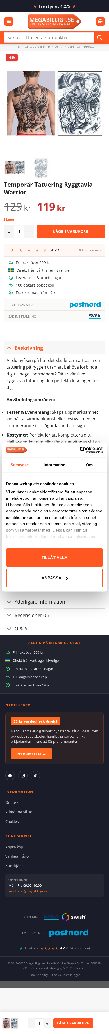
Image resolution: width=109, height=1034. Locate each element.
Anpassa (52, 578)
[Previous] (12, 102)
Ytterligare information (40, 602)
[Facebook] (10, 775)
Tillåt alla (55, 557)
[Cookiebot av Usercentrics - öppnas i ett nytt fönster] (80, 450)
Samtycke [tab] (20, 464)
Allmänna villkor (19, 811)
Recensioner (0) (32, 615)
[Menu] (8, 21)
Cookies (12, 821)
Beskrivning (29, 348)
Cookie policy (38, 975)
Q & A (21, 628)
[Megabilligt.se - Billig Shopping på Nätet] (54, 21)
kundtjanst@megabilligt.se (27, 891)
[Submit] (99, 37)
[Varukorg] (100, 21)
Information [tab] (54, 464)
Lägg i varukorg (71, 231)
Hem (17, 47)
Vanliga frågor (17, 856)
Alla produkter (37, 47)
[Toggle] (9, 347)
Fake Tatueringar (81, 47)
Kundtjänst (15, 865)
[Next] (96, 102)
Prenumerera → (31, 753)
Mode (58, 47)
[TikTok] (35, 775)
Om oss (12, 802)
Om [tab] (89, 464)
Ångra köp (14, 846)
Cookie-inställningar (66, 975)
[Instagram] (23, 775)
